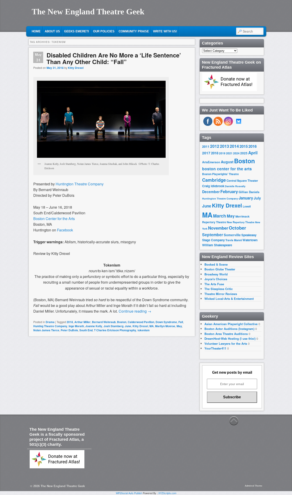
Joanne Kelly (93, 326)
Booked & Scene (216, 264)
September (212, 234)
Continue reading (135, 311)
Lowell (247, 206)
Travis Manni (233, 240)
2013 (224, 146)
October (237, 228)
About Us (52, 31)
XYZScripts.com (167, 493)
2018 (70, 322)
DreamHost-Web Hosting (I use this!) (230, 338)
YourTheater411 (215, 348)
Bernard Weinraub (104, 322)
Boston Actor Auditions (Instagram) (229, 329)
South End (86, 330)
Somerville (232, 235)
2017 (206, 152)
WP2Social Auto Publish (129, 493)
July (257, 198)
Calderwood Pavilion (141, 322)
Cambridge (214, 180)
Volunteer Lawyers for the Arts (225, 343)
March (219, 216)
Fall (180, 322)
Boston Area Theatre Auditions (226, 334)
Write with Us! (165, 31)
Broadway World (216, 274)
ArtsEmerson (211, 162)
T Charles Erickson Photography (115, 330)
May (179, 326)
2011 (205, 146)
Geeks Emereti (76, 31)
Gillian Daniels (249, 192)
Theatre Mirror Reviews (220, 294)
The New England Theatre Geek (88, 11)
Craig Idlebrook (213, 186)
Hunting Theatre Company (50, 326)
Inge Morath (76, 326)
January (246, 198)
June (128, 326)
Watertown (250, 240)
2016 (252, 146)
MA (151, 326)
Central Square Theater (242, 181)
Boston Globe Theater (219, 269)
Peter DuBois (69, 330)
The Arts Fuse (214, 284)
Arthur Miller (82, 322)
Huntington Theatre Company (220, 198)
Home (36, 31)
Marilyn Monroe (165, 326)
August (227, 161)
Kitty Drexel (75, 68)
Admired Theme (253, 485)
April (253, 153)
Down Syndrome (166, 322)
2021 (229, 153)
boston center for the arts (227, 168)
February (229, 191)
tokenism (144, 330)
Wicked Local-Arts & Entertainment (229, 298)
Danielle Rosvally (235, 186)
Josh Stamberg (113, 326)
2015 (244, 146)
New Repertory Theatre (240, 222)
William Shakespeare (217, 245)
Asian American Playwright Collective (231, 324)
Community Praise (134, 31)
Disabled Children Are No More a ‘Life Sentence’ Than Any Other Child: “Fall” (114, 58)
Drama (50, 322)
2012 (214, 146)
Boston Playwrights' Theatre (220, 174)
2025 (244, 153)
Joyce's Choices (215, 279)
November (218, 228)
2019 (222, 153)
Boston (121, 322)
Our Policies (104, 31)
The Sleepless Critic (218, 289)
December (211, 191)
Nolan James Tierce (46, 330)
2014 (234, 146)
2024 (236, 153)
